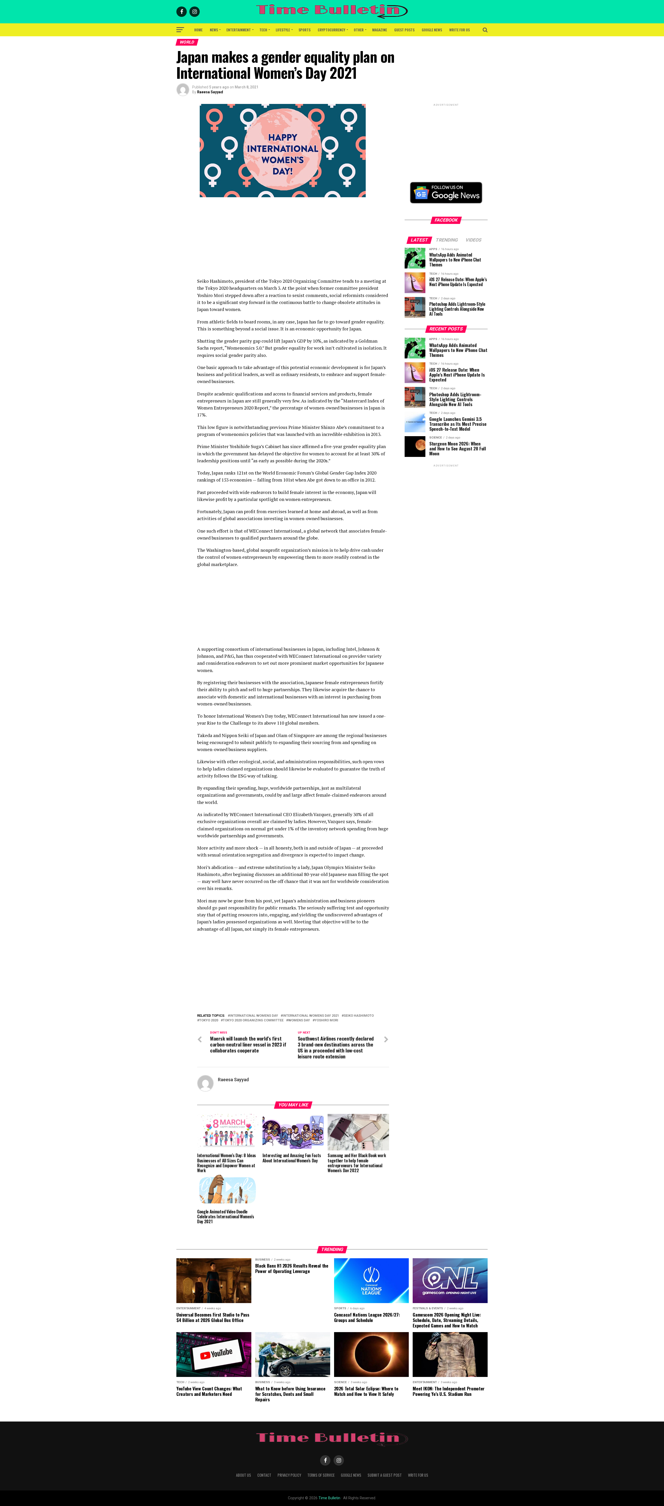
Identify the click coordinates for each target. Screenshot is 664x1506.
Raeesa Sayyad (210, 92)
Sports (304, 29)
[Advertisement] (293, 241)
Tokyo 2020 (208, 1020)
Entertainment (238, 29)
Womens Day (299, 1020)
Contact (264, 1475)
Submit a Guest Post (385, 1475)
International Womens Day (254, 1015)
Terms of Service (321, 1475)
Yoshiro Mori (326, 1020)
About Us (243, 1475)
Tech (263, 29)
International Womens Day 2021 (311, 1015)
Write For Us (459, 29)
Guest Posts (404, 29)
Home (198, 29)
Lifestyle (283, 29)
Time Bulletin (329, 1498)
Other (359, 29)
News (214, 29)
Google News (432, 29)
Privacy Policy (289, 1475)
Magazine (379, 29)
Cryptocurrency (331, 29)
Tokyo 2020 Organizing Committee (253, 1020)
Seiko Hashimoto (359, 1015)
